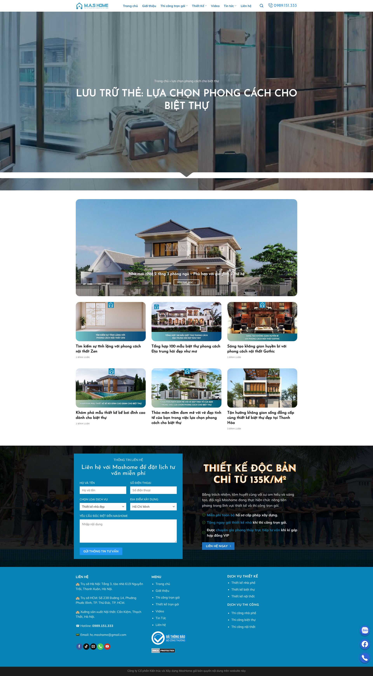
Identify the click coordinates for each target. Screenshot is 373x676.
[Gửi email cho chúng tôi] (93, 646)
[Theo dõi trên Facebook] (79, 646)
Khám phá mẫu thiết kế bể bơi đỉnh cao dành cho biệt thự (110, 415)
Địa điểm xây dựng (144, 499)
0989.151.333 (102, 626)
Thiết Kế (198, 6)
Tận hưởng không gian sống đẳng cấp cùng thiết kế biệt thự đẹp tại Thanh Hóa (260, 418)
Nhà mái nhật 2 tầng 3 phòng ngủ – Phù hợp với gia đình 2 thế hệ (187, 274)
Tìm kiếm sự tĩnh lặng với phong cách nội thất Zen (108, 349)
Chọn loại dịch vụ (94, 499)
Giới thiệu (149, 6)
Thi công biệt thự (243, 620)
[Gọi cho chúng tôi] (100, 646)
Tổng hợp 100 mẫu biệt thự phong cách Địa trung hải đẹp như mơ (186, 349)
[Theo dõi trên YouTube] (107, 646)
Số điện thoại (140, 483)
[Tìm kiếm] (261, 6)
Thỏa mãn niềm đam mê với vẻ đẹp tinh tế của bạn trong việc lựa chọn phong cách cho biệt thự (186, 418)
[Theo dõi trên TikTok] (86, 646)
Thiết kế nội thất (243, 596)
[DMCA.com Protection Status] (163, 650)
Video (215, 6)
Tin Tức (161, 618)
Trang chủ (130, 6)
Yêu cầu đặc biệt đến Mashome (104, 516)
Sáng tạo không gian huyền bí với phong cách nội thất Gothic (256, 349)
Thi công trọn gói (172, 6)
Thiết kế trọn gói (167, 604)
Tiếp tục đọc (186, 282)
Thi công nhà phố (243, 613)
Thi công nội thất (243, 627)
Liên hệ (246, 6)
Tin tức (229, 6)
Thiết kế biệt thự (243, 589)
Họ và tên (87, 483)
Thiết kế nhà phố (243, 583)
